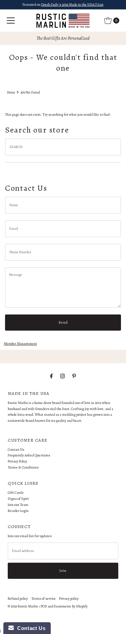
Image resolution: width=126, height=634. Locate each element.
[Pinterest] (74, 376)
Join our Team (18, 504)
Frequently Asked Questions (29, 455)
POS (44, 606)
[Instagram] (62, 376)
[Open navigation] (11, 20)
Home (11, 92)
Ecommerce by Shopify (71, 606)
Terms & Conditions (23, 467)
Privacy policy (69, 598)
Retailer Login (18, 510)
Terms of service (43, 598)
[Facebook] (51, 376)
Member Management (20, 343)
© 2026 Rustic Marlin (23, 606)
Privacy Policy (17, 461)
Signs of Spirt (18, 498)
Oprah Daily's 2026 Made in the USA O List (72, 4)
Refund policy (18, 598)
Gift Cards (16, 492)
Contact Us (16, 449)
